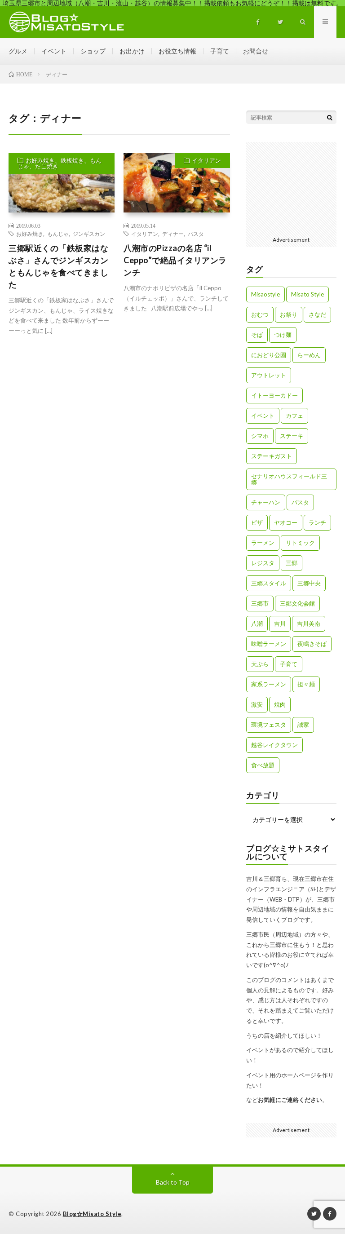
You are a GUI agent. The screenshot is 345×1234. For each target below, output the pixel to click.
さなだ (317, 314)
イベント (53, 51)
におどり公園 (268, 354)
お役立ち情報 (177, 51)
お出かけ (132, 51)
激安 (257, 704)
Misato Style (307, 294)
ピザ (257, 522)
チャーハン (265, 502)
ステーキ (291, 435)
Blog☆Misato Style (92, 1213)
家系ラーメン (268, 684)
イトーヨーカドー (274, 395)
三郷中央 (309, 583)
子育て (219, 51)
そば (257, 334)
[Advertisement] (298, 187)
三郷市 (260, 603)
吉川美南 (308, 623)
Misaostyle (265, 294)
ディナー (173, 233)
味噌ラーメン (268, 643)
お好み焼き (29, 233)
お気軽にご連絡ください (290, 1099)
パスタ (196, 233)
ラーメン (262, 542)
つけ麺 (283, 334)
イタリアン (206, 160)
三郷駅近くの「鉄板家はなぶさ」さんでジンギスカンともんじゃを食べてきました (58, 266)
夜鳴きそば (312, 643)
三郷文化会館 (297, 603)
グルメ (18, 51)
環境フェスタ (268, 724)
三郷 (291, 562)
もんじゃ (58, 233)
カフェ (294, 415)
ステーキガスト (271, 456)
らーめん (309, 354)
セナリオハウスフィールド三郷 (289, 479)
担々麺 (306, 684)
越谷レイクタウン (274, 744)
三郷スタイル (268, 583)
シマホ (260, 435)
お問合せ (255, 51)
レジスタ (262, 562)
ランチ (317, 522)
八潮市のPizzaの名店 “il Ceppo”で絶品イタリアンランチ (175, 260)
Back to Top (173, 1182)
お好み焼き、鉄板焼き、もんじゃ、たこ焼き (60, 163)
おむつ (260, 314)
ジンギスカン (89, 233)
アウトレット (268, 375)
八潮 (257, 623)
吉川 (280, 623)
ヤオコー (285, 522)
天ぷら (260, 664)
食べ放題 (262, 765)
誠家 (303, 724)
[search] (329, 117)
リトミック (300, 542)
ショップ (93, 51)
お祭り (288, 314)
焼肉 (280, 704)
